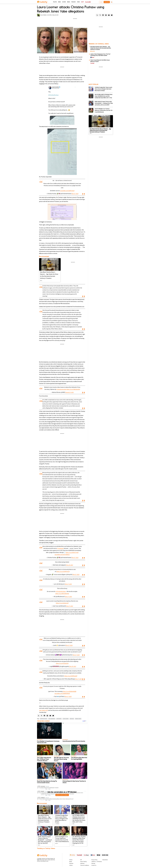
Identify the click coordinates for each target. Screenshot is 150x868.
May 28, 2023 (69, 565)
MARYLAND (72, 718)
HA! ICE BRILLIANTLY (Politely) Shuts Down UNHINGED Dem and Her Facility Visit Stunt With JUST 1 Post (78, 819)
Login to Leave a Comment (62, 795)
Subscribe (106, 2)
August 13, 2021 (69, 392)
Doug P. (56, 843)
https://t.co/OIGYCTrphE (72, 552)
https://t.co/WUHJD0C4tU (62, 593)
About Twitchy (83, 861)
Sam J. (41, 280)
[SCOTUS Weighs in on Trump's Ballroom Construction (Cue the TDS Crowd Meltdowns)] (62, 831)
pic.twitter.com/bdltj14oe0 (67, 190)
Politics (70, 859)
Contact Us (93, 865)
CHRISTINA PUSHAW (43, 718)
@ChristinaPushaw (61, 591)
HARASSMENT (59, 718)
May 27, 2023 (75, 193)
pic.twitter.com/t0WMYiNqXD (62, 693)
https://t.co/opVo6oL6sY (62, 603)
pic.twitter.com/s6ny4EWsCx (62, 554)
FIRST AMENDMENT (52, 718)
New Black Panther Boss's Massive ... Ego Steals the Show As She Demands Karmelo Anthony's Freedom (45, 819)
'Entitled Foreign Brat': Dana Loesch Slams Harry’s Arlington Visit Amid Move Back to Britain (61, 819)
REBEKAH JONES (78, 718)
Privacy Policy (94, 859)
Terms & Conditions (84, 865)
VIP (81, 859)
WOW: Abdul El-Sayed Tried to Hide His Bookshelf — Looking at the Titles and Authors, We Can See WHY (45, 840)
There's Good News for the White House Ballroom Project (100, 61)
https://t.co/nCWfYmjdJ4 (62, 571)
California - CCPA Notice (96, 861)
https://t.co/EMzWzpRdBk (69, 691)
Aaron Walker (43, 15)
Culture (71, 865)
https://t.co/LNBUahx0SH (73, 389)
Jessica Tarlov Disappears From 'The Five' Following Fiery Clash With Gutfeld (100, 55)
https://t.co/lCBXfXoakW (70, 676)
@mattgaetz (60, 548)
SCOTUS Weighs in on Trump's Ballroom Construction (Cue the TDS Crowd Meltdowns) (103, 110)
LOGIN (101, 2)
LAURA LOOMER (65, 718)
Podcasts (71, 863)
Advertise (82, 863)
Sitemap (93, 863)
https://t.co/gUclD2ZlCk (62, 663)
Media (70, 861)
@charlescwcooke (61, 389)
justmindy (57, 823)
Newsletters (105, 859)
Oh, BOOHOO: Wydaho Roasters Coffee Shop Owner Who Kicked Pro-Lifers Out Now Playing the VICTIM (79, 840)
